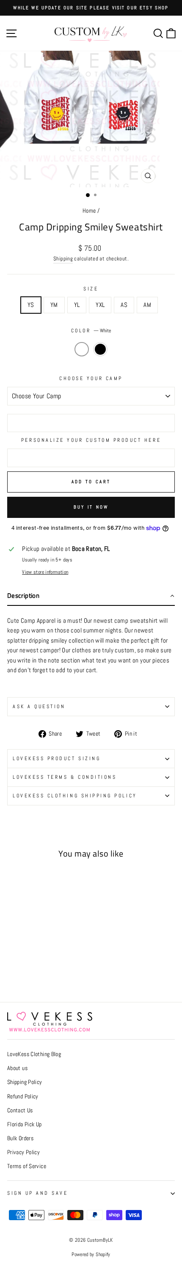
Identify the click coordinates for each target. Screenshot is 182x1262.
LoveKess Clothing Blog (34, 1054)
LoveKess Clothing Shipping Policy (75, 795)
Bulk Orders (20, 1138)
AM (147, 305)
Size (90, 288)
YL (77, 305)
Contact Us (20, 1110)
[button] (91, 596)
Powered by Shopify (91, 1254)
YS (31, 305)
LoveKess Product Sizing (56, 758)
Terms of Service (26, 1166)
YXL (100, 305)
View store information (45, 572)
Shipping (63, 258)
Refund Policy (23, 1096)
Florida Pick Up (24, 1124)
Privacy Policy (23, 1152)
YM (54, 305)
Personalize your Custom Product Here (91, 440)
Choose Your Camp (91, 378)
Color (91, 330)
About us (17, 1068)
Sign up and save (37, 1193)
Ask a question (39, 706)
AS (124, 305)
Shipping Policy (24, 1082)
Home (89, 210)
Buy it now (91, 507)
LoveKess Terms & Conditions (64, 777)
